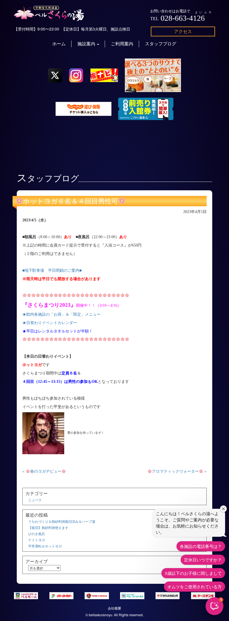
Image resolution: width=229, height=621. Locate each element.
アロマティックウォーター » (179, 471)
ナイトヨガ (36, 539)
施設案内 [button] (86, 43)
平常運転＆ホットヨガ (45, 545)
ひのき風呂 (36, 533)
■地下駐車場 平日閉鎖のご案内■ (52, 270)
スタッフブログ (160, 43)
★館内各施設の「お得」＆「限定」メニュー (61, 314)
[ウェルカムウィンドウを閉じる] (223, 508)
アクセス (183, 31)
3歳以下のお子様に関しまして (193, 573)
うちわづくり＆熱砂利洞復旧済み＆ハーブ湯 (61, 521)
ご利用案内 (122, 43)
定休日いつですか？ (203, 560)
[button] (214, 606)
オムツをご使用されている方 (194, 586)
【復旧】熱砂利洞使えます (48, 527)
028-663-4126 (183, 18)
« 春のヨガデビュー (41, 471)
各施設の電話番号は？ (201, 546)
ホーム (59, 43)
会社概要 (114, 608)
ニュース (35, 499)
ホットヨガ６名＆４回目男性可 (70, 201)
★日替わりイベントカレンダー (49, 323)
